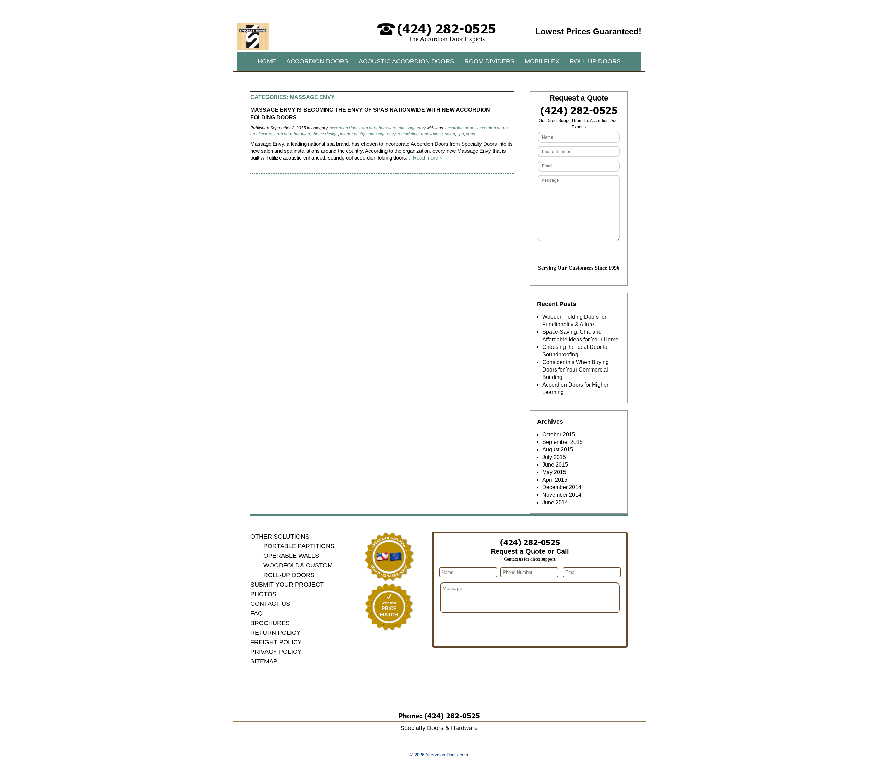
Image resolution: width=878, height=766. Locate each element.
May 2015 (554, 472)
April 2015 (554, 480)
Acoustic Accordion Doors (406, 61)
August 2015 (557, 449)
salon (450, 134)
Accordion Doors (317, 61)
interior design (353, 134)
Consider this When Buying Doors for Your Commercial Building (575, 369)
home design (325, 134)
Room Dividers (489, 61)
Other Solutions (279, 536)
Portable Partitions (298, 546)
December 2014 (561, 487)
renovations (432, 134)
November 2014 (561, 495)
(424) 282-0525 (446, 28)
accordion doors (492, 128)
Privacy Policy (275, 651)
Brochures (270, 623)
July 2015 (554, 457)
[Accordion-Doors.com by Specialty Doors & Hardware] (253, 48)
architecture (261, 134)
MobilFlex (542, 61)
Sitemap (263, 661)
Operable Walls (291, 555)
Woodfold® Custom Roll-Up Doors (298, 570)
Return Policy (275, 632)
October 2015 (558, 434)
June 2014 (555, 502)
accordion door (343, 128)
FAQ (256, 613)
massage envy (412, 128)
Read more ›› (428, 158)
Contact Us (270, 603)
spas (470, 134)
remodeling (408, 134)
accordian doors (460, 128)
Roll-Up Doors (595, 61)
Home (267, 61)
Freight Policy (276, 642)
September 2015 (562, 442)
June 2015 (555, 465)
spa (460, 134)
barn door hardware (377, 128)
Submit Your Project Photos (287, 589)
